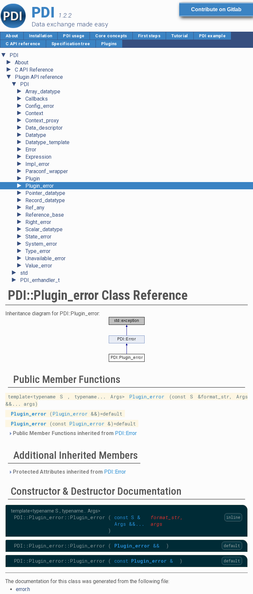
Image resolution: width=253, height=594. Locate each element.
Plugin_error (39, 186)
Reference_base (44, 215)
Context (34, 113)
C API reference (23, 43)
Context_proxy (42, 120)
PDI (14, 55)
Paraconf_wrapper (46, 171)
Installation (40, 35)
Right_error (38, 222)
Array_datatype (42, 91)
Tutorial (179, 35)
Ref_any (34, 207)
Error (30, 149)
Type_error (37, 251)
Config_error (39, 106)
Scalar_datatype (44, 229)
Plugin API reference (39, 77)
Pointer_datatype (45, 193)
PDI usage (73, 35)
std (24, 273)
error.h (23, 589)
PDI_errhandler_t (40, 280)
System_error (41, 244)
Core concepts (111, 35)
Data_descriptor (44, 128)
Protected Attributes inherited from (69, 472)
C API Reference (34, 70)
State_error (38, 237)
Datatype (35, 135)
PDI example (212, 35)
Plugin (32, 178)
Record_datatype (45, 200)
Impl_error (37, 164)
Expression (38, 157)
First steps (149, 35)
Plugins (109, 43)
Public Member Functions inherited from (74, 433)
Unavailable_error (45, 258)
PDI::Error (126, 433)
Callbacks (36, 99)
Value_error (38, 266)
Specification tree (70, 43)
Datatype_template (47, 142)
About (12, 35)
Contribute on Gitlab (216, 9)
